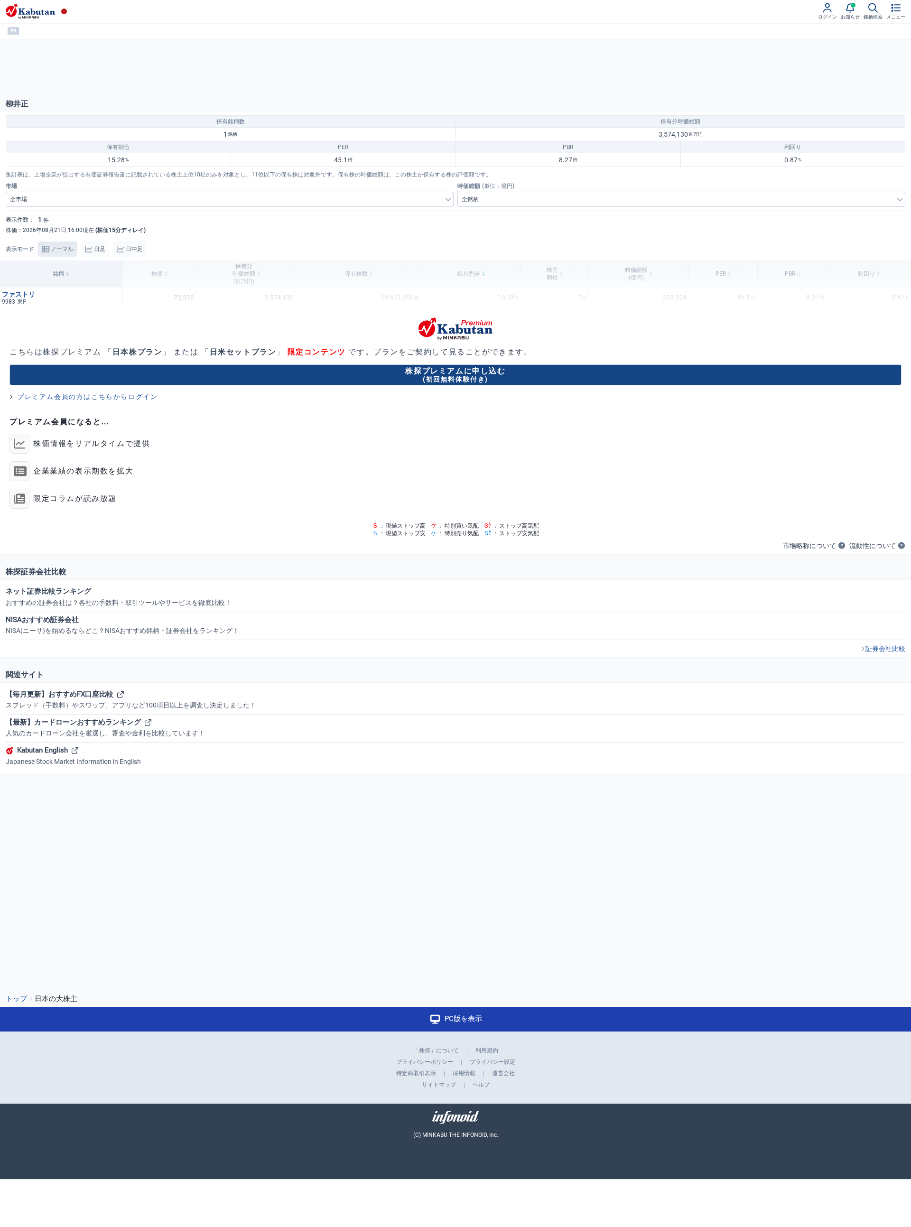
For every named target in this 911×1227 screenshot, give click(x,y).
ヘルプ (481, 1084)
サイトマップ (439, 1084)
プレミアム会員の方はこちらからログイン (87, 396)
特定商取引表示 (416, 1073)
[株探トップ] (30, 11)
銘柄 (58, 273)
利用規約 (486, 1050)
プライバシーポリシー (424, 1062)
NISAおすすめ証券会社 (122, 624)
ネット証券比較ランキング (119, 596)
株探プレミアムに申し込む (455, 374)
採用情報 (464, 1073)
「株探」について (436, 1050)
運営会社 (503, 1073)
